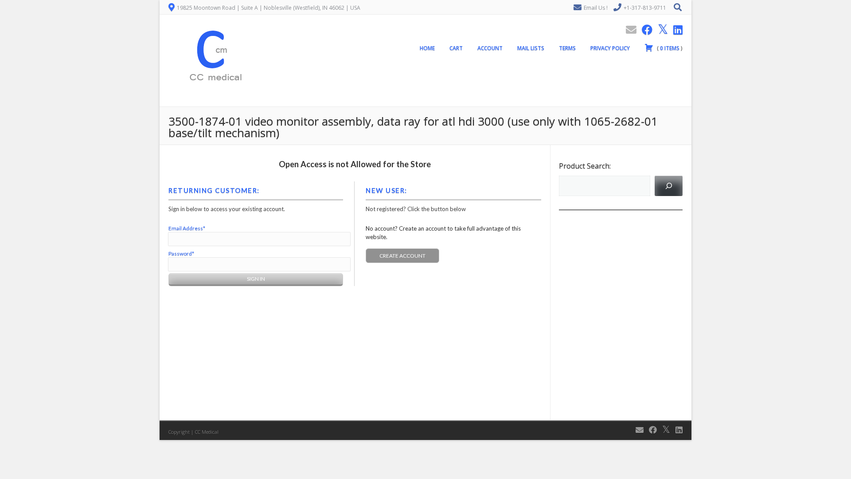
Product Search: (585, 166)
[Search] (669, 186)
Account (490, 48)
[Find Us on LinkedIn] (675, 29)
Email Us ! (596, 8)
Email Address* (186, 228)
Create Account (402, 255)
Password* (181, 253)
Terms (567, 48)
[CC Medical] (212, 102)
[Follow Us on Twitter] (660, 29)
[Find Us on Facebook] (644, 29)
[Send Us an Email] (628, 29)
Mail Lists (530, 48)
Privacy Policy (610, 48)
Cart (456, 48)
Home (427, 48)
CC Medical (207, 431)
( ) (669, 48)
